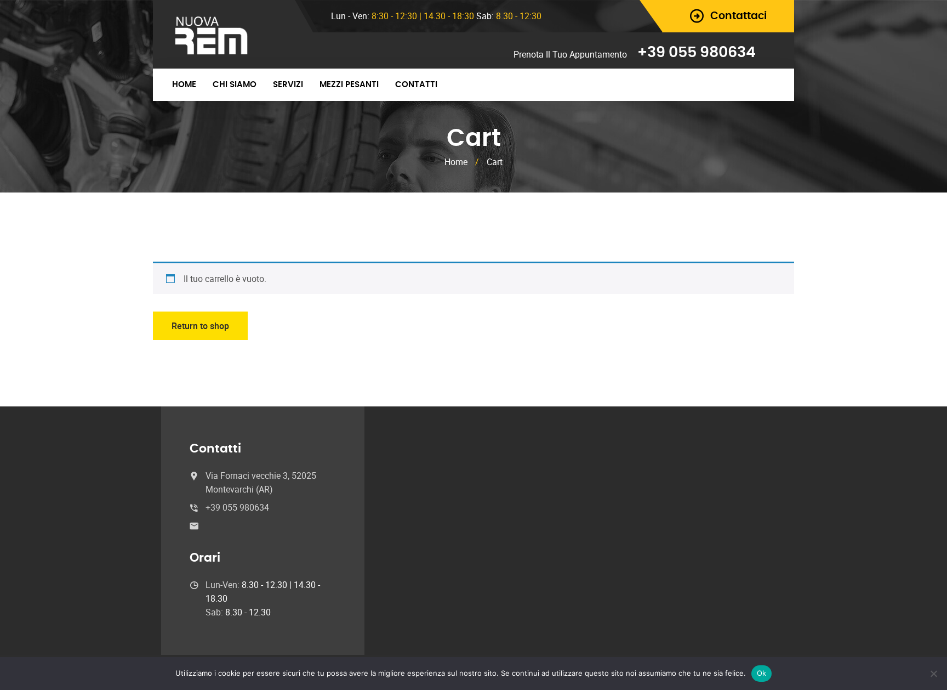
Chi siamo (234, 85)
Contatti (416, 85)
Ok (762, 673)
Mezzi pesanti (349, 85)
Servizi (288, 85)
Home (184, 85)
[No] (933, 673)
